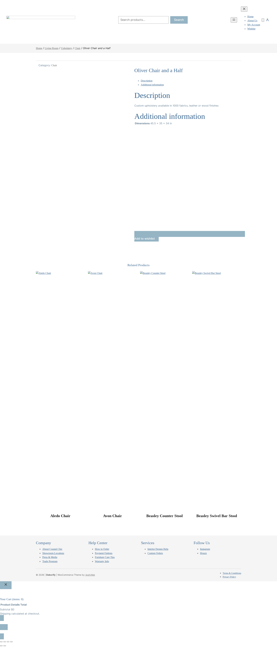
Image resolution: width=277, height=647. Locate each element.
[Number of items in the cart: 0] (263, 20)
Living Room (51, 48)
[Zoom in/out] (1, 641)
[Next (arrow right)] (4, 645)
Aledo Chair (60, 516)
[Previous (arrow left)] (1, 645)
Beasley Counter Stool (164, 516)
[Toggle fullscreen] (4, 641)
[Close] (6, 585)
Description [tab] (146, 80)
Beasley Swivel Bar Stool (216, 516)
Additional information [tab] (152, 84)
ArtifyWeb (90, 575)
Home (39, 48)
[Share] (8, 641)
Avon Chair (112, 516)
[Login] (267, 20)
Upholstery (66, 48)
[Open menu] (234, 20)
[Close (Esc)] (11, 641)
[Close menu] (244, 9)
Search (179, 19)
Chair (77, 48)
